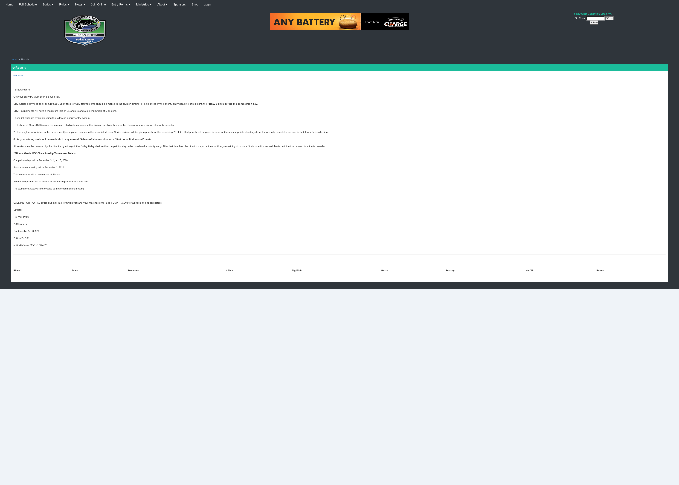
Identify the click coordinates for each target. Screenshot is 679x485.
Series (47, 4)
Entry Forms (120, 4)
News (79, 4)
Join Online (98, 4)
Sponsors (179, 4)
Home (9, 4)
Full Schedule (28, 4)
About (161, 4)
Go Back (18, 75)
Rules (63, 4)
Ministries (143, 4)
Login (207, 4)
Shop (194, 4)
